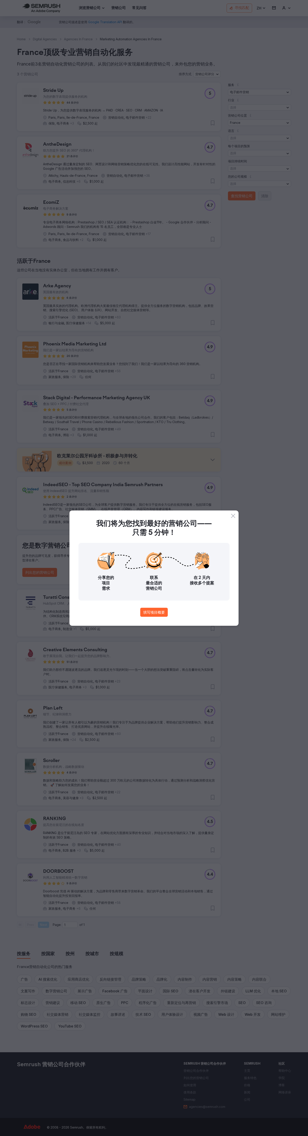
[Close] (233, 515)
